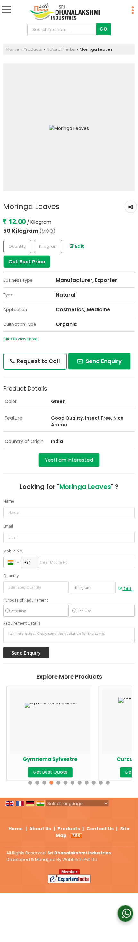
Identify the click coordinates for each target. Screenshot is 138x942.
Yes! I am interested (69, 460)
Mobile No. (13, 551)
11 (101, 783)
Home (12, 49)
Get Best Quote (111, 772)
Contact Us (100, 828)
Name (8, 501)
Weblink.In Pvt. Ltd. (80, 859)
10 (94, 783)
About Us (40, 828)
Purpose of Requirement (25, 600)
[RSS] (76, 835)
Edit (79, 246)
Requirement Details (21, 623)
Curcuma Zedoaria (111, 759)
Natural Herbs (61, 49)
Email (8, 526)
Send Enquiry (103, 361)
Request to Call (37, 361)
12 (108, 783)
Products (33, 49)
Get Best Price (26, 261)
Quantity (11, 576)
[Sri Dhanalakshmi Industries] (65, 12)
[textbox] (63, 29)
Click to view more (20, 339)
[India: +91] (12, 562)
